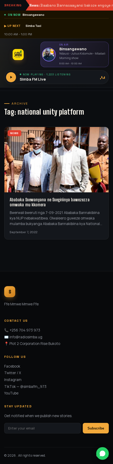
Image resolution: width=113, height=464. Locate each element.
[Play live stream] (11, 77)
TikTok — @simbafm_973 (25, 386)
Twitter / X (12, 372)
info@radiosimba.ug (25, 337)
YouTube (11, 393)
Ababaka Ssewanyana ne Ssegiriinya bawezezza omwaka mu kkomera (50, 202)
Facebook (12, 366)
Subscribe (96, 428)
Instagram (13, 379)
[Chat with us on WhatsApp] (102, 453)
